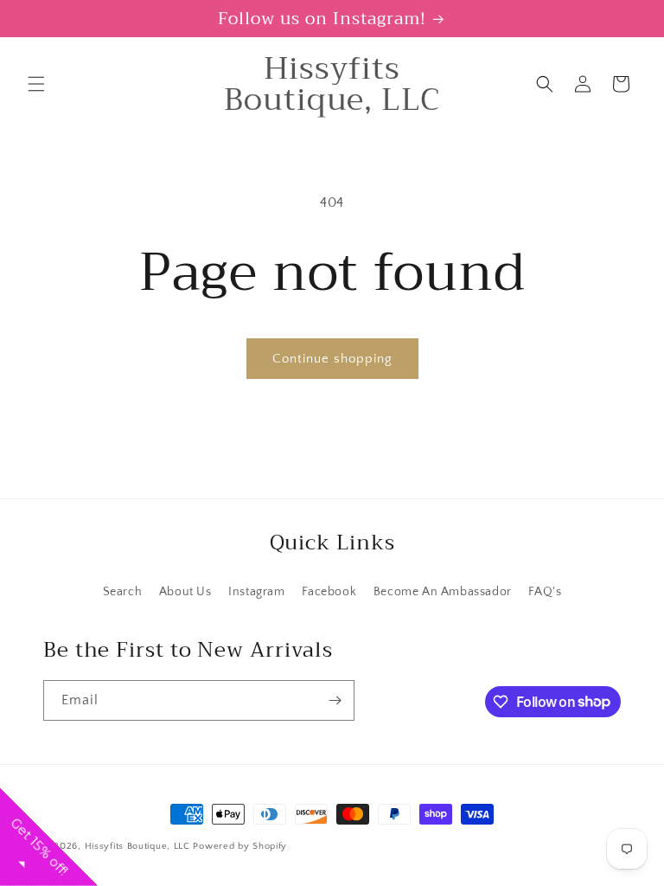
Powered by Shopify (240, 846)
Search (123, 592)
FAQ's (544, 592)
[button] (36, 84)
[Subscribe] (335, 700)
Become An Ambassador (443, 592)
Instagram (256, 592)
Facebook (329, 592)
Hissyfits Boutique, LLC (137, 846)
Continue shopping (332, 358)
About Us (185, 592)
